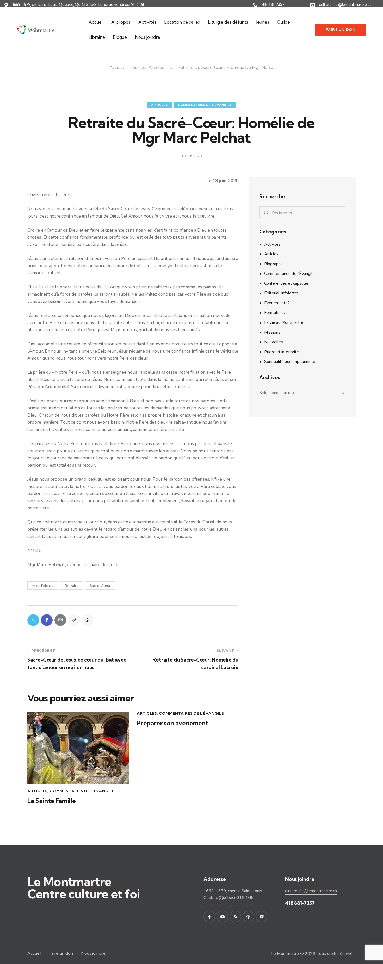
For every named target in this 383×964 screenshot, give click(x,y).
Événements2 (277, 303)
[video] (261, 916)
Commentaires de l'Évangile (205, 105)
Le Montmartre (285, 953)
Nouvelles (273, 342)
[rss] (235, 916)
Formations (274, 312)
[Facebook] (47, 620)
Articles (159, 105)
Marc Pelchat (42, 586)
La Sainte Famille (51, 800)
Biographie (274, 264)
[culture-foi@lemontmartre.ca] (312, 5)
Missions (272, 332)
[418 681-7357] (255, 5)
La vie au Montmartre (283, 322)
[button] (74, 620)
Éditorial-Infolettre (281, 293)
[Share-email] (60, 620)
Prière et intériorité (281, 352)
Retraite (71, 586)
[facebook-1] (209, 916)
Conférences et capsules (286, 283)
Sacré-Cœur (100, 586)
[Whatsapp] (87, 620)
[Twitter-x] (33, 620)
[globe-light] (248, 916)
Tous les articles (147, 68)
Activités (272, 244)
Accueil (116, 68)
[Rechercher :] (302, 213)
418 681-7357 (273, 5)
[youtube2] (222, 916)
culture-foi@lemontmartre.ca (345, 5)
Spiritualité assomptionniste (289, 361)
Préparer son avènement (172, 723)
